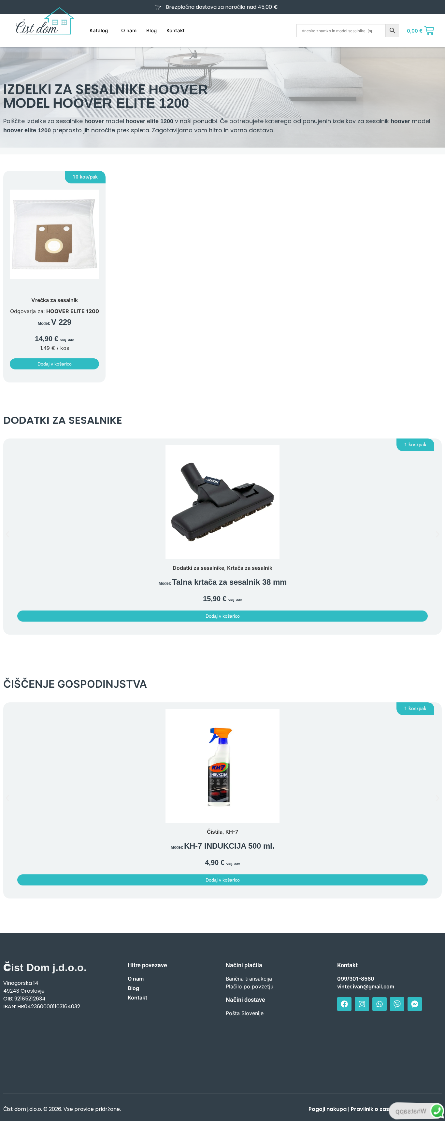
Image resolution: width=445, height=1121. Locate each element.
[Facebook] (344, 1004)
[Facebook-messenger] (415, 1004)
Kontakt (175, 30)
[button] (85, 177)
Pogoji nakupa (328, 1109)
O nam (128, 30)
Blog (151, 30)
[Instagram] (362, 1004)
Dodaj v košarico (54, 363)
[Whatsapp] (379, 1004)
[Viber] (397, 1004)
